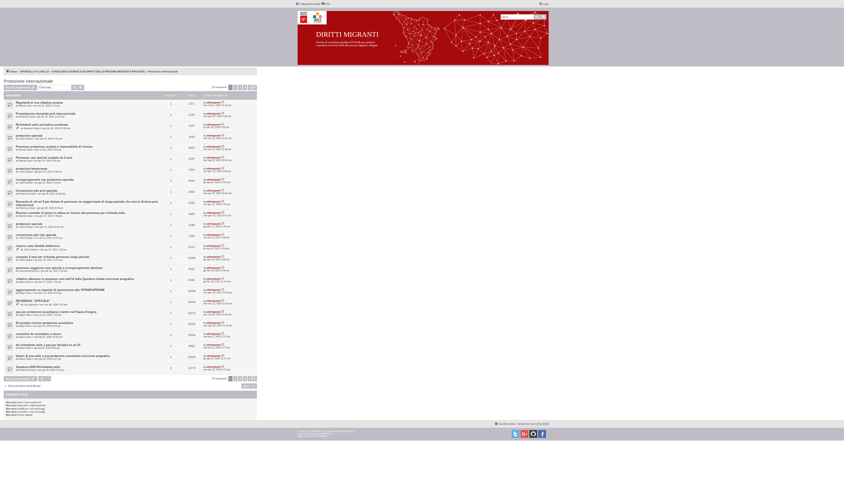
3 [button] (240, 87)
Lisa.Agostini (30, 304)
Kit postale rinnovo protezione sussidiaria (44, 323)
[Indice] (426, 37)
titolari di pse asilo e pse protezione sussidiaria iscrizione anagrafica (63, 356)
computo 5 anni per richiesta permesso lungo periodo (52, 257)
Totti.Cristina (25, 138)
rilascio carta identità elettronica (38, 246)
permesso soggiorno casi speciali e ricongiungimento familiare (59, 268)
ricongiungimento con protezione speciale (45, 179)
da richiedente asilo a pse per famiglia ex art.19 (48, 345)
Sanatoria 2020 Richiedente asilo (38, 367)
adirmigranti (214, 102)
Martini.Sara (25, 105)
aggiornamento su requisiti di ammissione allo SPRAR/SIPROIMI (60, 290)
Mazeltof (322, 436)
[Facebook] (542, 434)
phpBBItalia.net (326, 433)
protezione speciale (29, 135)
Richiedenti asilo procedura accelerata (42, 124)
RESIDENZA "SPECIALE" (33, 301)
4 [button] (245, 87)
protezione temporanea (31, 168)
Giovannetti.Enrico (29, 271)
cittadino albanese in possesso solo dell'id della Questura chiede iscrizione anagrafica (75, 279)
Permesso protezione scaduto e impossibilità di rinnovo (54, 146)
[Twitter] (516, 434)
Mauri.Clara (25, 282)
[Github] (533, 434)
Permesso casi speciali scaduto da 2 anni (44, 157)
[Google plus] (524, 434)
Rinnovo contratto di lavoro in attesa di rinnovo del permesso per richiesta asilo (70, 213)
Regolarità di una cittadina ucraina (39, 102)
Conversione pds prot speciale (36, 190)
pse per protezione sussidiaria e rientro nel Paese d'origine (56, 312)
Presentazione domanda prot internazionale (45, 113)
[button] (255, 87)
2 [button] (235, 87)
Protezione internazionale (28, 81)
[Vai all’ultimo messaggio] (223, 102)
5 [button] (250, 87)
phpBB (313, 431)
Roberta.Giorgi (27, 116)
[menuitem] (325, 4)
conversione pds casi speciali (36, 235)
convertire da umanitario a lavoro (38, 334)
